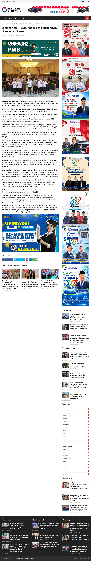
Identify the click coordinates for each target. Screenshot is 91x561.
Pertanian (76, 468)
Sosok (76, 449)
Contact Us (86, 558)
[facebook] (80, 1)
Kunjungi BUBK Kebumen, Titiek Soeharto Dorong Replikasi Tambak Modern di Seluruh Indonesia (49, 283)
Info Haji (76, 471)
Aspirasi (76, 409)
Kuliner (76, 474)
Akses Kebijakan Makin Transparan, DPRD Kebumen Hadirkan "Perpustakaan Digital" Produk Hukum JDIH (78, 385)
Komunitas (76, 465)
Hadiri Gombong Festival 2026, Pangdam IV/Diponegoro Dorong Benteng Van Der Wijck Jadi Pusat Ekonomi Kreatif (10, 284)
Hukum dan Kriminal (76, 415)
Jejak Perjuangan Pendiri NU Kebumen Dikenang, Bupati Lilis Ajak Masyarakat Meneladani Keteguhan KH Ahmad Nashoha (49, 545)
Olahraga (76, 434)
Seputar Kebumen (7, 35)
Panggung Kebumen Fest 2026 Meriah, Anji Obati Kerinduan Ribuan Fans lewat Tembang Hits (79, 327)
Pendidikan (76, 424)
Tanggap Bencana (76, 446)
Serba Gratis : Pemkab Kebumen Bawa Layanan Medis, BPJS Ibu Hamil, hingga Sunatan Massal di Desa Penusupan (19, 536)
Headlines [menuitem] (24, 18)
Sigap (76, 421)
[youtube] (83, 1)
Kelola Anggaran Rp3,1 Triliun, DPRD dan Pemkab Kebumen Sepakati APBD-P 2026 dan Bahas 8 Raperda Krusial (79, 355)
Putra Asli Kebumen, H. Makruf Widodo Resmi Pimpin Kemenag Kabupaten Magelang (49, 535)
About (8, 1)
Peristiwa (76, 418)
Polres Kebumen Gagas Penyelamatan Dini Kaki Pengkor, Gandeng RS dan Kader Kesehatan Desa (19, 526)
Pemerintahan (76, 412)
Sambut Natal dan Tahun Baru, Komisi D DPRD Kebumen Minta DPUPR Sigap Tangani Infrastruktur (79, 395)
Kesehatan (76, 455)
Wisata (76, 452)
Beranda (4, 24)
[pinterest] (88, 1)
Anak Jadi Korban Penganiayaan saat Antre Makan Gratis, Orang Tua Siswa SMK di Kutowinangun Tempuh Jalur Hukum (79, 486)
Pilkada (76, 427)
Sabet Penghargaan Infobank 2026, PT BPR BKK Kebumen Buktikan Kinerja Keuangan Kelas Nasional (30, 283)
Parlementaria (76, 458)
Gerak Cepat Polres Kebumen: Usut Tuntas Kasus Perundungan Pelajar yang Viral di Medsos (79, 497)
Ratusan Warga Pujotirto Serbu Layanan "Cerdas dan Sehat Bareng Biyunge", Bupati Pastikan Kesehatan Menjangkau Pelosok (19, 548)
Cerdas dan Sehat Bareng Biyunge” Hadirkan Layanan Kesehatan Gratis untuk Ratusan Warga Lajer (78, 316)
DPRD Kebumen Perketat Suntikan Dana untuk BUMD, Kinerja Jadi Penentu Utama (78, 365)
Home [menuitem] (5, 18)
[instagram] (86, 1)
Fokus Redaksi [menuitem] (13, 18)
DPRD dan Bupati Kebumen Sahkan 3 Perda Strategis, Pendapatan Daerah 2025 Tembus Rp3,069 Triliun (78, 374)
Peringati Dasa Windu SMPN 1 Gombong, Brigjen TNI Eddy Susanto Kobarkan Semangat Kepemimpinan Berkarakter (79, 508)
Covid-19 (76, 461)
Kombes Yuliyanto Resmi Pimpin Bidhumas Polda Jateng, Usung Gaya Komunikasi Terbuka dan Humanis (49, 526)
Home (3, 1)
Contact (13, 1)
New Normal (76, 437)
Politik (76, 430)
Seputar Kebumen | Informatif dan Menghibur (22, 558)
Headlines (76, 443)
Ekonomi (9, 24)
